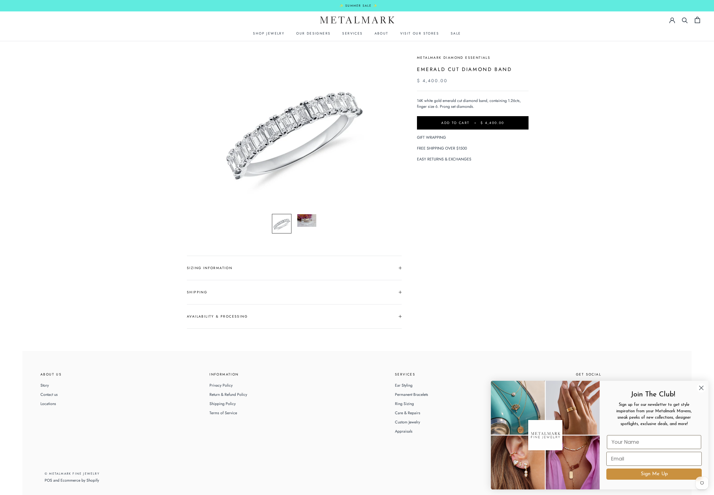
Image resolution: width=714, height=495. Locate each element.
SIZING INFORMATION (209, 267)
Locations (48, 403)
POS (48, 480)
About (382, 33)
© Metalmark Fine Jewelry (72, 473)
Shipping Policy (222, 403)
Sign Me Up (654, 474)
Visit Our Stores (419, 33)
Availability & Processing (217, 316)
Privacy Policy (221, 385)
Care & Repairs (407, 413)
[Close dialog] (701, 388)
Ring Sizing (404, 403)
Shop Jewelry (268, 33)
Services (352, 33)
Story (44, 385)
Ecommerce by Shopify (80, 480)
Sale (456, 33)
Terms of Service (223, 413)
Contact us (49, 394)
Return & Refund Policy (228, 394)
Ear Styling (404, 385)
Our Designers (313, 33)
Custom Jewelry (407, 422)
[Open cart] (697, 20)
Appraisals (404, 431)
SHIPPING (197, 292)
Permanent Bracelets (411, 394)
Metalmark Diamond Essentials (453, 57)
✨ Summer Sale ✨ (358, 5)
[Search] (685, 20)
